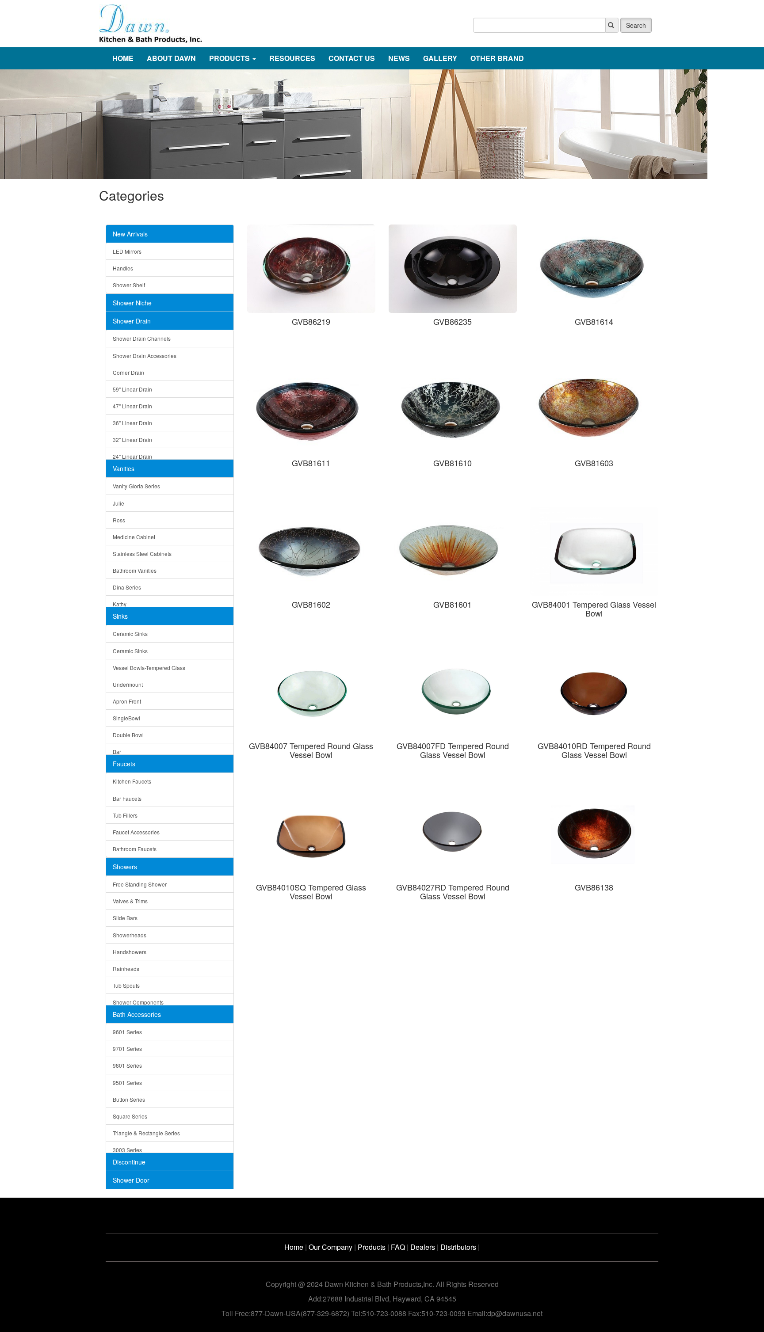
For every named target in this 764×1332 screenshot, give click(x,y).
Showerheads (129, 935)
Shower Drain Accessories (144, 355)
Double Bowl (128, 734)
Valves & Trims (130, 901)
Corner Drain (128, 372)
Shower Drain (132, 320)
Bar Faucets (127, 798)
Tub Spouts (126, 985)
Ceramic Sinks (130, 633)
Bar (117, 751)
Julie (118, 503)
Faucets (124, 763)
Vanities (123, 468)
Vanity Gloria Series (136, 486)
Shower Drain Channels (142, 338)
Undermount (128, 684)
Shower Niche (132, 302)
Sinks (120, 616)
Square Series (130, 1116)
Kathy (119, 604)
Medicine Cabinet (134, 536)
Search (636, 25)
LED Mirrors (127, 251)
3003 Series (127, 1149)
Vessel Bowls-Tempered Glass (149, 667)
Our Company (330, 1247)
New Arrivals (130, 233)
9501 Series (127, 1082)
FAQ (398, 1247)
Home (293, 1247)
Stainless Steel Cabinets (142, 553)
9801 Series (127, 1065)
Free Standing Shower (140, 884)
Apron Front (127, 701)
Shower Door (131, 1180)
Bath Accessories (137, 1014)
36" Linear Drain (132, 422)
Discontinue (129, 1161)
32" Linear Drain (132, 439)
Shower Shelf (129, 285)
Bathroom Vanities (135, 570)
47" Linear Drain (132, 406)
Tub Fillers (125, 815)
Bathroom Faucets (135, 848)
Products (372, 1247)
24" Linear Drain (132, 456)
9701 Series (127, 1048)
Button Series (129, 1099)
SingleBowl (126, 718)
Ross (119, 520)
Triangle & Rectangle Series (146, 1133)
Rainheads (126, 968)
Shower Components (138, 1002)
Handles (123, 268)
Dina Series (127, 587)
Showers (125, 866)
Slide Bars (125, 917)
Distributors (458, 1247)
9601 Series (127, 1031)
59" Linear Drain (132, 389)
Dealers (422, 1247)
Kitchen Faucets (132, 781)
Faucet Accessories (136, 832)
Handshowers (129, 951)
